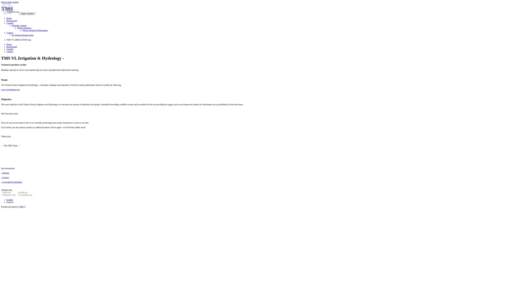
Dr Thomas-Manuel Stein (22, 35)
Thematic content (19, 25)
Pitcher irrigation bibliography (35, 30)
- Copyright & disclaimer (11, 182)
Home (9, 18)
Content (9, 49)
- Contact (5, 177)
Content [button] (9, 23)
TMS (21, 207)
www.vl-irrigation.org (10, 89)
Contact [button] (9, 33)
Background (11, 21)
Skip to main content (10, 2)
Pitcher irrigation (24, 28)
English (9, 200)
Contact (9, 51)
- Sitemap (5, 173)
